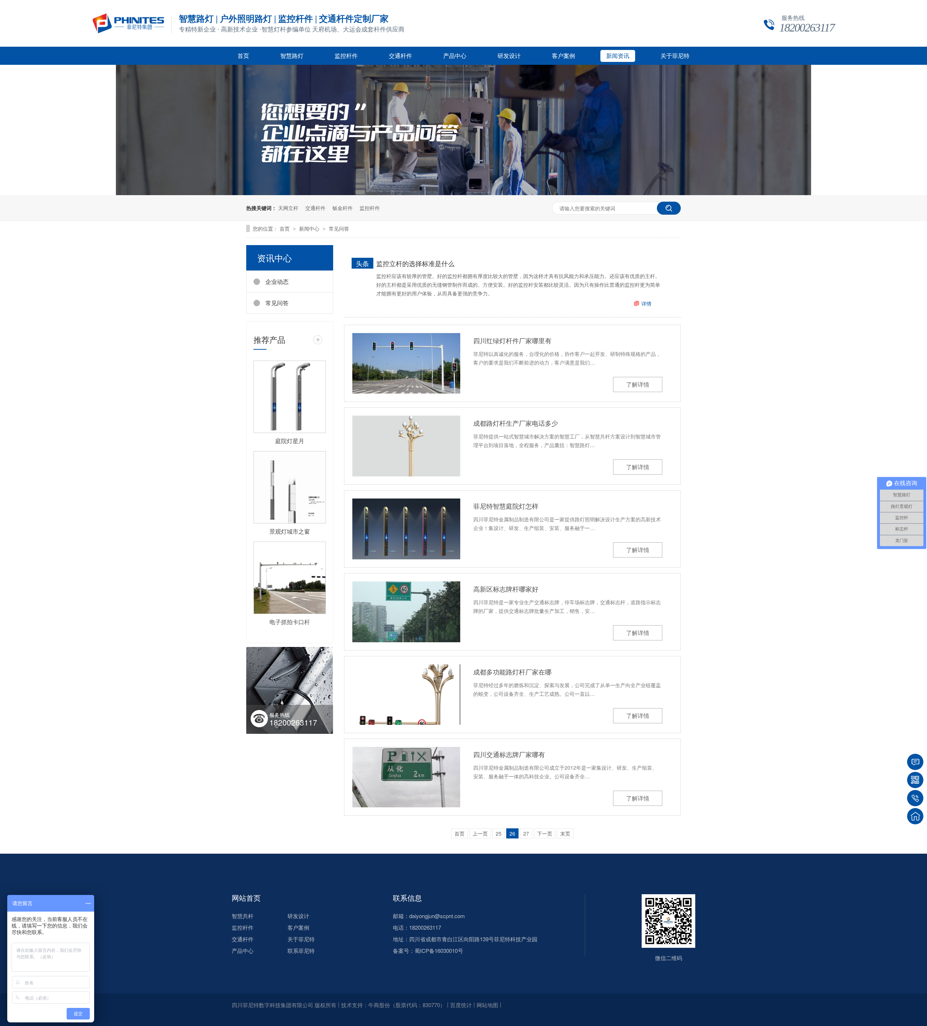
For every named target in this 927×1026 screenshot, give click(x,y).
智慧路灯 (291, 56)
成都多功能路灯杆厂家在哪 (512, 671)
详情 (646, 303)
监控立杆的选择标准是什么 (415, 263)
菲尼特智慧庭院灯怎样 (505, 505)
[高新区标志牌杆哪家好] (406, 611)
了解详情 (637, 384)
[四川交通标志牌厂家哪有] (406, 777)
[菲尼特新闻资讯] (463, 193)
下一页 (544, 833)
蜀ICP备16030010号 (439, 950)
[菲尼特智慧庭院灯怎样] (406, 529)
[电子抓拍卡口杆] (290, 578)
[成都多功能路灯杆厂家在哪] (406, 694)
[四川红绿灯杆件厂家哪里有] (406, 363)
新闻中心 (310, 228)
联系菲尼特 (301, 950)
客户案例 (563, 56)
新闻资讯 (617, 56)
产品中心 (454, 56)
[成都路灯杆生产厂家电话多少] (406, 446)
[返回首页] (915, 816)
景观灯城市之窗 (289, 531)
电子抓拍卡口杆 (289, 622)
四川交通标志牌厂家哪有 (509, 754)
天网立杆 (288, 207)
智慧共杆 (242, 916)
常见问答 (339, 228)
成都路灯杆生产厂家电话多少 (515, 423)
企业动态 (277, 281)
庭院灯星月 (289, 441)
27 (526, 833)
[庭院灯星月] (290, 397)
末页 (565, 833)
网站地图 (487, 1005)
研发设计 (509, 56)
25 (499, 833)
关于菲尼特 (674, 56)
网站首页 (246, 897)
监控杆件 (346, 56)
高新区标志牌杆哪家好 (505, 588)
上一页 (480, 833)
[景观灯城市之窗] (290, 487)
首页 (243, 56)
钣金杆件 (342, 207)
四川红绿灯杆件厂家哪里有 (512, 340)
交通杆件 (400, 56)
